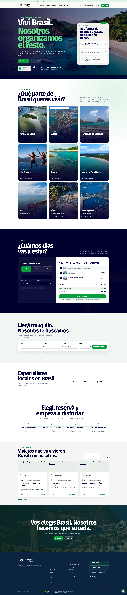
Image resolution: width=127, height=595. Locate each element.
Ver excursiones (58, 538)
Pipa (51, 579)
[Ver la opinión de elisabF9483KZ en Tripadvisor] (63, 466)
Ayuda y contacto (105, 1)
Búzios (51, 564)
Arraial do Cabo (53, 562)
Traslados (54, 5)
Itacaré (51, 572)
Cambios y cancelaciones (74, 567)
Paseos (48, 5)
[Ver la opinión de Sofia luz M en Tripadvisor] (94, 466)
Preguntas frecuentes (74, 562)
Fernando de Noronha (54, 567)
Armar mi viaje (35, 61)
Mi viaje (97, 5)
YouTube (93, 576)
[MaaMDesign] (105, 592)
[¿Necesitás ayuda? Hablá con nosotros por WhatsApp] (123, 591)
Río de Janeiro (53, 582)
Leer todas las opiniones (23, 499)
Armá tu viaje (66, 5)
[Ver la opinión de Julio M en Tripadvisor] (32, 466)
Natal (51, 577)
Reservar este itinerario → (82, 296)
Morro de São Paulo (54, 574)
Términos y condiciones (74, 564)
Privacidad (71, 569)
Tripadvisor (102, 572)
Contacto (71, 572)
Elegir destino (23, 61)
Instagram (94, 572)
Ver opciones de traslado (99, 346)
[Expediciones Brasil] (24, 5)
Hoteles (60, 5)
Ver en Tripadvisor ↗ (41, 494)
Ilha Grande (52, 569)
